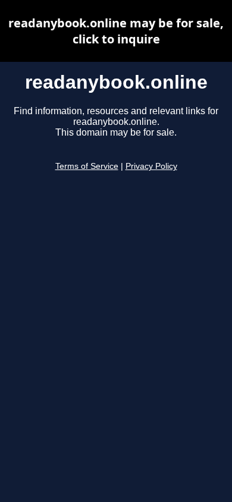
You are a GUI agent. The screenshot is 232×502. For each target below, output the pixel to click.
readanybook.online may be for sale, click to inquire (116, 31)
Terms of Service (86, 166)
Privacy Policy (151, 166)
